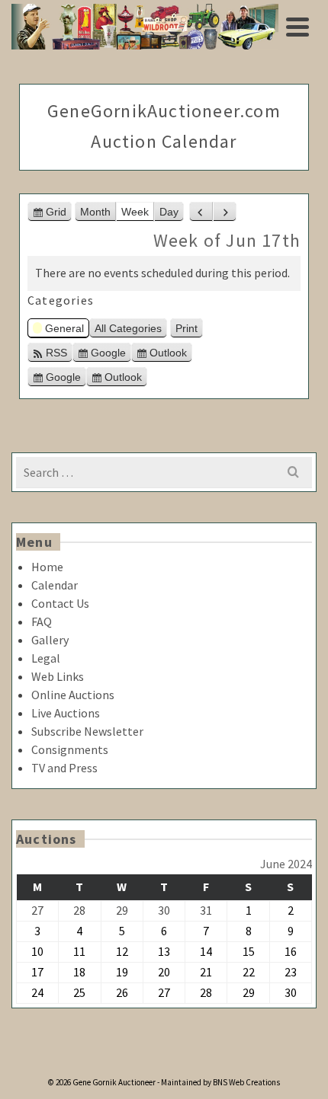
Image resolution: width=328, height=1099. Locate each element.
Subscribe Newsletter (87, 731)
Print (189, 329)
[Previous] (201, 212)
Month (95, 212)
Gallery (50, 639)
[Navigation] (297, 26)
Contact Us (60, 603)
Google (111, 355)
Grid (59, 214)
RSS (56, 353)
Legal (45, 658)
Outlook (171, 355)
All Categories (128, 328)
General (64, 328)
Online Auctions (72, 694)
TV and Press (64, 767)
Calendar (54, 585)
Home (47, 566)
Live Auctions (65, 712)
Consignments (69, 749)
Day (168, 212)
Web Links (57, 676)
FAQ (41, 621)
